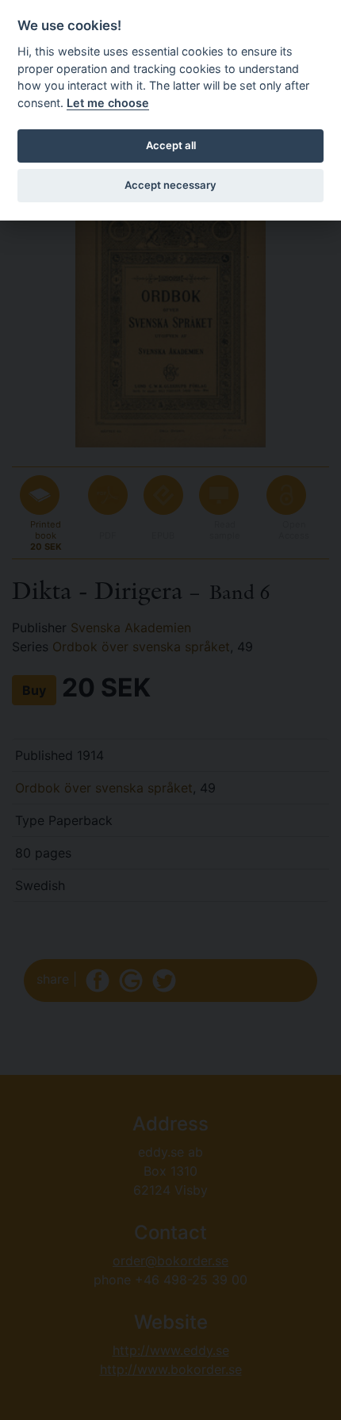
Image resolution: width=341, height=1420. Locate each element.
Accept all (171, 145)
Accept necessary (170, 184)
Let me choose (108, 102)
